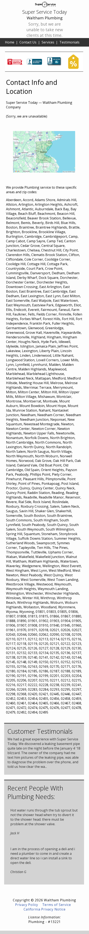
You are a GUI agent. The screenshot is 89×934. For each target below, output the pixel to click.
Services (48, 42)
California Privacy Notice (45, 909)
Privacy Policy (26, 904)
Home (9, 42)
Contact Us (27, 42)
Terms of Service (56, 904)
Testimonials (69, 42)
